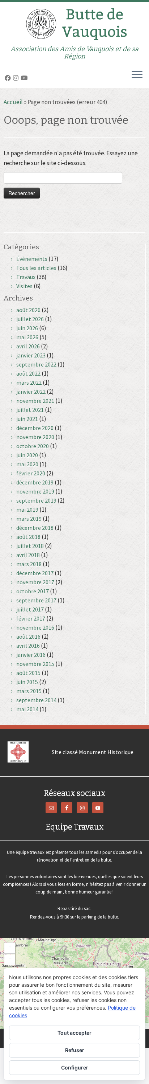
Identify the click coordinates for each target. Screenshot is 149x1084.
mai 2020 (27, 464)
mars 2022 (29, 382)
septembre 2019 (36, 500)
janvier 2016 (31, 654)
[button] (9, 948)
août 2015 (28, 672)
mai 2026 (27, 337)
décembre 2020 (35, 427)
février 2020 (30, 473)
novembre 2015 (35, 663)
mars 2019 (29, 518)
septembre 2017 (36, 600)
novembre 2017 (35, 582)
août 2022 (28, 373)
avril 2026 (28, 346)
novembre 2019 (35, 491)
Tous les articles (36, 267)
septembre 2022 (36, 364)
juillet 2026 (30, 319)
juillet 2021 (30, 409)
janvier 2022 (31, 391)
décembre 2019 (35, 482)
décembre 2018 (35, 527)
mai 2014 (27, 709)
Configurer (74, 1067)
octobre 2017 (32, 591)
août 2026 (28, 310)
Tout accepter (74, 1033)
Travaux (25, 277)
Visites (24, 286)
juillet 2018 (30, 545)
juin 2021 (27, 418)
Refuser (74, 1050)
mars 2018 (29, 564)
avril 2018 (28, 555)
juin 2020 (27, 455)
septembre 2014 (36, 700)
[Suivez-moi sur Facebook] (9, 78)
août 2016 (28, 636)
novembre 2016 (35, 627)
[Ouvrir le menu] (137, 75)
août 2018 (28, 536)
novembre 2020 (35, 437)
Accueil (13, 102)
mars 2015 (29, 691)
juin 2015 (27, 682)
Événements (31, 258)
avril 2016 (28, 645)
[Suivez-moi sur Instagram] (17, 78)
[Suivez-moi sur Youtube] (25, 78)
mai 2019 (27, 509)
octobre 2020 (32, 446)
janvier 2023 (31, 355)
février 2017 (30, 618)
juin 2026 (27, 328)
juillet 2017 (30, 609)
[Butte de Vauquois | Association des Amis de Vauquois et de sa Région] (74, 23)
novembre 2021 (35, 400)
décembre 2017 (35, 573)
